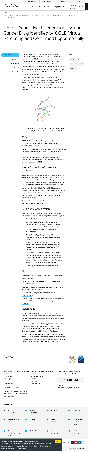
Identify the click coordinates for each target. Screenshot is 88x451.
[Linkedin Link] (79, 442)
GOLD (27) (73, 68)
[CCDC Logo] (11, 5)
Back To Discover (10, 55)
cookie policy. (21, 448)
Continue (58, 441)
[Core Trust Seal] (72, 359)
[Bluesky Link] (82, 442)
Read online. (54, 331)
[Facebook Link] (72, 442)
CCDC (5, 13)
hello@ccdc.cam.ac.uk (71, 388)
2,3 (27, 89)
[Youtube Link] (76, 442)
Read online (26, 320)
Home (27, 7)
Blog (13, 13)
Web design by (76, 448)
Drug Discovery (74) (76, 64)
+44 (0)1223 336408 (12, 387)
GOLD (40, 188)
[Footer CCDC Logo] (8, 356)
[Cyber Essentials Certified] (81, 359)
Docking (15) (74, 59)
